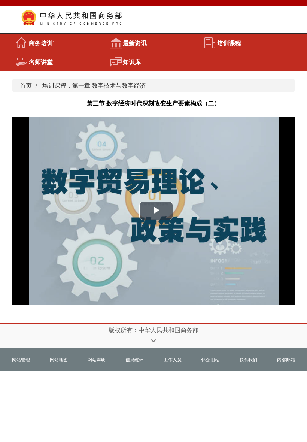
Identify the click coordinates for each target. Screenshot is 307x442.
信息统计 (134, 359)
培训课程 (229, 43)
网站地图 (59, 359)
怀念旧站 (210, 359)
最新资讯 (135, 43)
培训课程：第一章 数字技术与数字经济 (94, 85)
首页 (26, 85)
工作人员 (173, 359)
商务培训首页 (41, 43)
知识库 (132, 61)
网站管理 (21, 359)
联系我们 (248, 359)
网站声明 (97, 359)
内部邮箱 (286, 359)
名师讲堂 (41, 61)
